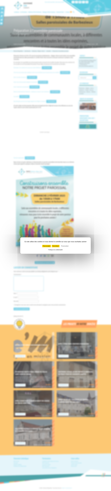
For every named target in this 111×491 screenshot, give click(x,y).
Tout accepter (46, 246)
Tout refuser (55, 246)
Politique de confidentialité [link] (55, 249)
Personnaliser (65, 246)
